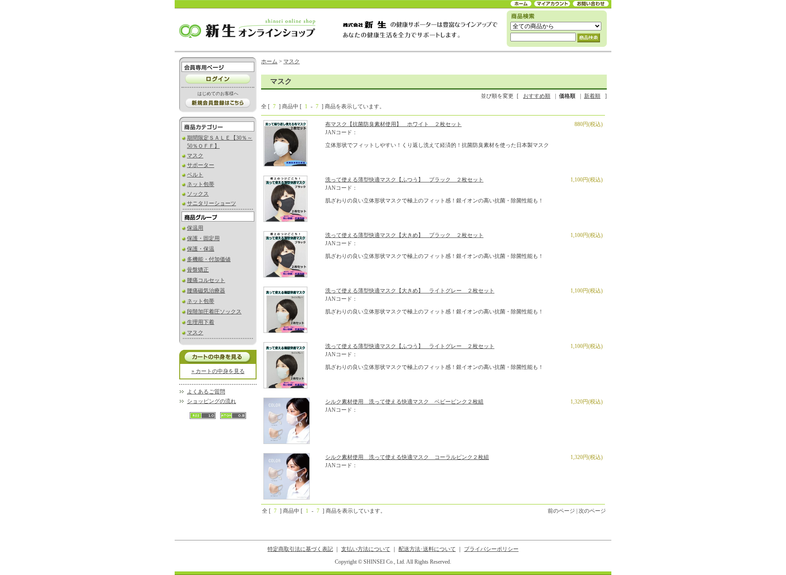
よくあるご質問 (206, 391)
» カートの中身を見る (218, 371)
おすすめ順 (536, 96)
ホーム (269, 61)
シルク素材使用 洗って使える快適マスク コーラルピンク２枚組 (407, 457)
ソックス (198, 194)
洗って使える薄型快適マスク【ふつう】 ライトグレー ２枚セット (409, 346)
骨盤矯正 (198, 270)
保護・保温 (200, 249)
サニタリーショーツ (211, 203)
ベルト (195, 174)
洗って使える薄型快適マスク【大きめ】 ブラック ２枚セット (404, 235)
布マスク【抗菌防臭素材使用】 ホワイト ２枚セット (393, 124)
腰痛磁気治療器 (206, 291)
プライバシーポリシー (491, 549)
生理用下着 (200, 322)
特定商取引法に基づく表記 (300, 549)
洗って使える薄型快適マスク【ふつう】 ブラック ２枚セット (404, 180)
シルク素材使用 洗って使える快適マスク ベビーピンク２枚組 (404, 401)
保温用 (195, 228)
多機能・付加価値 (209, 259)
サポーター (200, 165)
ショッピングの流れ (211, 401)
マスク (195, 155)
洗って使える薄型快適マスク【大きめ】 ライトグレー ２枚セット (409, 291)
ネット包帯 (200, 184)
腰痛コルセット (206, 280)
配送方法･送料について (427, 549)
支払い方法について (365, 549)
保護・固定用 (203, 238)
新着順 (592, 96)
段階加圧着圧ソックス (214, 311)
